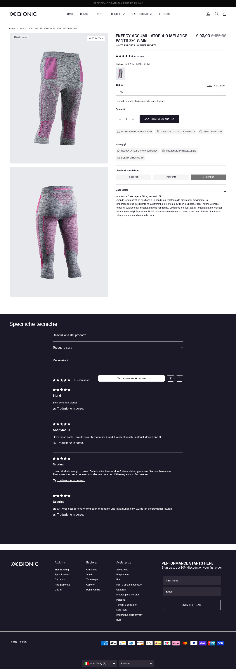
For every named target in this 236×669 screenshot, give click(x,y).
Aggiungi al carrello (159, 119)
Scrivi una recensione (131, 378)
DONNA (84, 14)
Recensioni (60, 360)
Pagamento (122, 574)
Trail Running (62, 569)
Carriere (90, 584)
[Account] (208, 14)
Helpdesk (121, 599)
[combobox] (99, 663)
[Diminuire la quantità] (119, 119)
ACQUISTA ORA (136, 3)
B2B (118, 619)
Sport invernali (62, 574)
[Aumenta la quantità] (134, 119)
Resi (118, 579)
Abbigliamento (62, 584)
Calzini (58, 589)
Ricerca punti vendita (127, 594)
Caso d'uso (122, 190)
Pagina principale (16, 28)
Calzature (60, 579)
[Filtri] (170, 378)
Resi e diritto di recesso (129, 584)
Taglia (119, 84)
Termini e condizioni (127, 604)
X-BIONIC (22, 642)
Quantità (120, 109)
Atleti (89, 574)
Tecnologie (92, 579)
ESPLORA (164, 14)
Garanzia (121, 589)
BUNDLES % (118, 14)
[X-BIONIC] (23, 14)
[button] (123, 56)
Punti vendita (93, 589)
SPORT (100, 14)
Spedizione (122, 569)
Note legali (122, 609)
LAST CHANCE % (142, 14)
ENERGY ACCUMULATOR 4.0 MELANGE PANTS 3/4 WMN (52, 28)
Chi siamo (91, 569)
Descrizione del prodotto (69, 335)
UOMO (69, 14)
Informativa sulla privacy (129, 614)
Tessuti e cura (62, 347)
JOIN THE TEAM (191, 604)
